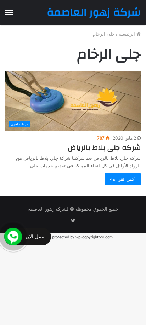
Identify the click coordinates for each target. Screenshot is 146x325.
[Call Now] (13, 236)
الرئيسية (127, 34)
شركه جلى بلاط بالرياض (104, 147)
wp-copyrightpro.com (94, 237)
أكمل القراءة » (122, 179)
